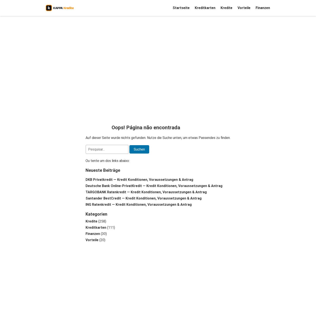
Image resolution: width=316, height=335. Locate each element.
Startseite (181, 8)
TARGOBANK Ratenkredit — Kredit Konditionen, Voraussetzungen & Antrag (146, 192)
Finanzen (263, 8)
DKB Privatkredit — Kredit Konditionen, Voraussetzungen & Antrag (139, 180)
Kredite (226, 8)
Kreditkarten (205, 8)
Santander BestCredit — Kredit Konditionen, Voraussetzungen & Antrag (144, 198)
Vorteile (244, 8)
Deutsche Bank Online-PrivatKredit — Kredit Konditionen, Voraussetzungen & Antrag (154, 186)
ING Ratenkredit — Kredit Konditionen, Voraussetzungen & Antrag (139, 205)
